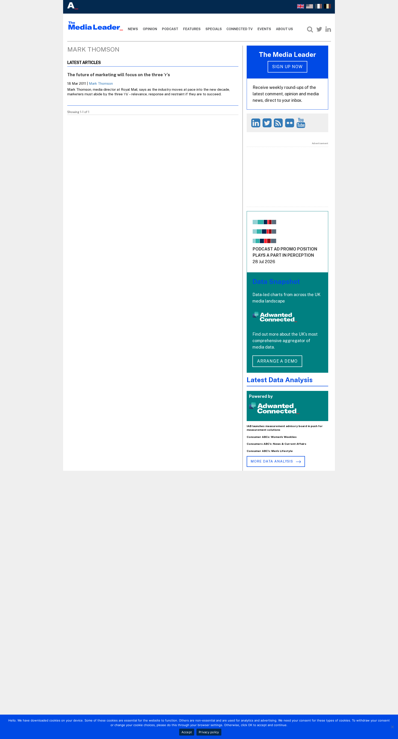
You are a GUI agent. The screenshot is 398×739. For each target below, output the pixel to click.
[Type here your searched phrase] (310, 29)
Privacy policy (209, 732)
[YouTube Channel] (301, 123)
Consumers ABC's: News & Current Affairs (276, 443)
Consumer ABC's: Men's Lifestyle (270, 451)
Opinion (150, 29)
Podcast (170, 29)
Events (264, 29)
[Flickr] (290, 123)
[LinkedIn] (328, 29)
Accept (186, 732)
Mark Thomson (101, 83)
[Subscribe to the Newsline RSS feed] (279, 123)
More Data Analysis (272, 461)
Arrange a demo (277, 361)
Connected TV (239, 29)
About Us (284, 29)
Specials (213, 29)
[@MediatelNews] (267, 123)
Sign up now (287, 66)
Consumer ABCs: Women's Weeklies (272, 437)
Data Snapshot (276, 281)
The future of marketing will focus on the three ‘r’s (118, 74)
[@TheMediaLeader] (319, 29)
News (133, 29)
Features (192, 29)
